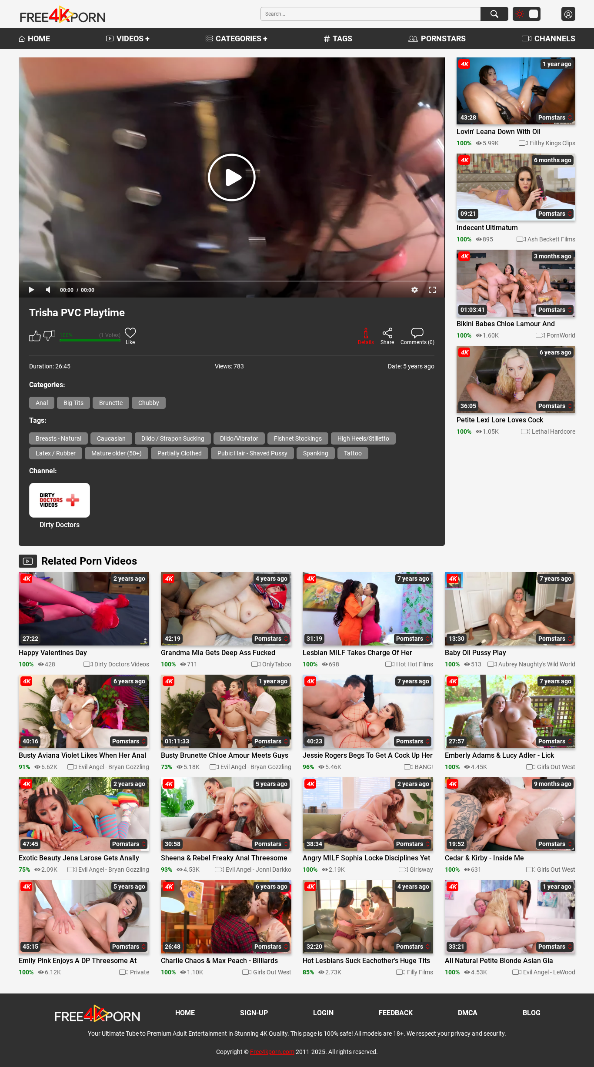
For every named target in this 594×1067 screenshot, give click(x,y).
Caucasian (111, 438)
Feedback (396, 1013)
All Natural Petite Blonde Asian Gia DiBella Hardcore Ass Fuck (499, 961)
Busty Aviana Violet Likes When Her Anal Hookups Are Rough (82, 756)
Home (39, 38)
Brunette (111, 402)
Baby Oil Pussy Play (475, 653)
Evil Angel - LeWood (549, 972)
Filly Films (420, 972)
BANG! (424, 766)
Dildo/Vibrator (239, 438)
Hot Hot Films (414, 664)
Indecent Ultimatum (487, 228)
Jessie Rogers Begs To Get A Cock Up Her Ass (368, 756)
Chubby (148, 402)
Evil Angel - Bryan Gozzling (113, 766)
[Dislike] (49, 337)
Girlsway (421, 869)
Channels (554, 38)
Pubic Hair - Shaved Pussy (252, 453)
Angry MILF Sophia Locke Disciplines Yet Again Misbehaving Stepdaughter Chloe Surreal (366, 858)
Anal (42, 402)
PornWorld (561, 335)
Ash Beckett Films (551, 239)
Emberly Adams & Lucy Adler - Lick (499, 755)
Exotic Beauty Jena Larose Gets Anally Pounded (79, 858)
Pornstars (443, 38)
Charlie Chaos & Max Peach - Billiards (219, 961)
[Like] (35, 337)
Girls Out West (556, 766)
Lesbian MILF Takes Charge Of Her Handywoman (357, 653)
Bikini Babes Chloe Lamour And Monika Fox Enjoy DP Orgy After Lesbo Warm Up (506, 324)
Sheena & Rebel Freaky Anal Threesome (224, 858)
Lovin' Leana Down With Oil (499, 132)
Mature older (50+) (116, 453)
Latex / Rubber (56, 453)
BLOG (532, 1013)
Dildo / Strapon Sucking (172, 438)
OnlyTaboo (276, 664)
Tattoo (353, 453)
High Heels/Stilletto (363, 438)
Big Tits (73, 402)
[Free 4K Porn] (62, 14)
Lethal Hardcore (553, 431)
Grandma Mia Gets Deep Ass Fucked (218, 653)
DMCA (467, 1013)
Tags (342, 38)
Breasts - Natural (58, 438)
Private (139, 972)
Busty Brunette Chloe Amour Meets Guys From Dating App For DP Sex (224, 756)
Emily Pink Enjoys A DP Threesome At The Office (78, 961)
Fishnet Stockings (298, 438)
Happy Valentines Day (53, 653)
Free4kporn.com (272, 1051)
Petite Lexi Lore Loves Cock (500, 420)
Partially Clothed (179, 453)
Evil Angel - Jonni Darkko (258, 869)
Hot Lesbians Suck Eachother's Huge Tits (366, 961)
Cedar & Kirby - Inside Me (484, 858)
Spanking (315, 453)
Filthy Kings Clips (552, 143)
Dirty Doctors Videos (121, 664)
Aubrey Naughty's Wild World (536, 664)
